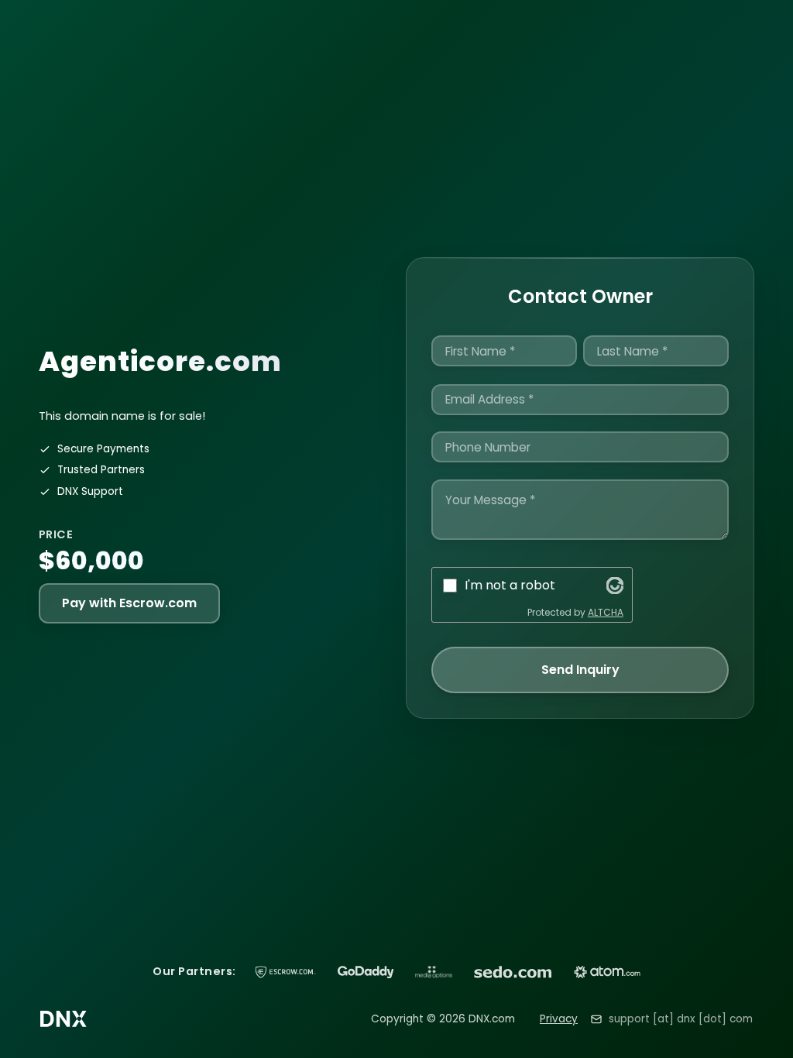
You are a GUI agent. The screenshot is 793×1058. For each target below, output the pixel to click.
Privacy (559, 1019)
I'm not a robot (510, 585)
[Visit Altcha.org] (614, 585)
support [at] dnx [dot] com (681, 1019)
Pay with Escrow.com (129, 603)
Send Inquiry (580, 669)
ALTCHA (605, 612)
